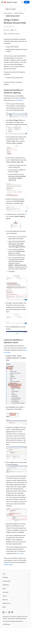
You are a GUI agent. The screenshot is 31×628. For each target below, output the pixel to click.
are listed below (18, 100)
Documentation (8, 13)
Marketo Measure (19, 13)
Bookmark (8, 30)
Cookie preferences (21, 618)
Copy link (15, 30)
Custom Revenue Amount (14, 33)
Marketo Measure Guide (12, 16)
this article (20, 553)
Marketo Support (8, 564)
